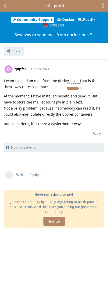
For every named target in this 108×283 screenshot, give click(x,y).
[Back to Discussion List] (5, 6)
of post (52, 5)
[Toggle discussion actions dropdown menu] (103, 6)
